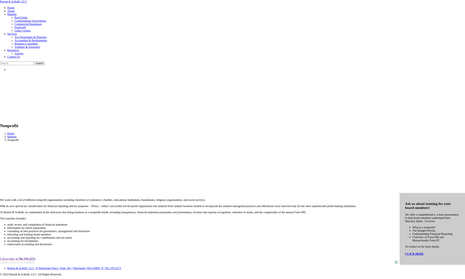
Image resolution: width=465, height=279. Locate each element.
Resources (13, 50)
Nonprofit (20, 27)
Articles (19, 53)
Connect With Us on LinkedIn (17, 262)
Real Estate (21, 17)
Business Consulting (26, 43)
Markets (12, 14)
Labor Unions (23, 30)
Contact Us (13, 56)
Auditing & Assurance (27, 46)
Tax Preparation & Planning (30, 37)
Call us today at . (18, 258)
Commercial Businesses (28, 24)
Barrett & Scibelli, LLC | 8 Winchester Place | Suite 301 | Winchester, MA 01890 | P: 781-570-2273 (64, 268)
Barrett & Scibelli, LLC (13, 1)
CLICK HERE (414, 253)
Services (12, 33)
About (11, 11)
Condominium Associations (30, 20)
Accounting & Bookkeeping (31, 40)
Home (10, 7)
